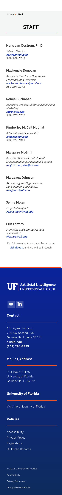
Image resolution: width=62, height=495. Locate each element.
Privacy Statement (16, 481)
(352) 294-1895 (18, 346)
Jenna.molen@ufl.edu (19, 211)
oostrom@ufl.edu (17, 54)
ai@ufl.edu (16, 247)
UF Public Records (19, 449)
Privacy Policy (16, 437)
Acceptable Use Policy (19, 487)
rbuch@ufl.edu (15, 111)
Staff (20, 14)
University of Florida (26, 468)
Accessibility (15, 432)
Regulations (15, 443)
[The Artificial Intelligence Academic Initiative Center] (32, 287)
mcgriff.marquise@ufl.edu (22, 165)
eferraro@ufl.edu (16, 236)
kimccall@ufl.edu (17, 136)
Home (10, 14)
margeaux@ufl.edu (18, 190)
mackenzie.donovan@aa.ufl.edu (23, 83)
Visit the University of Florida (26, 406)
